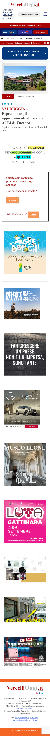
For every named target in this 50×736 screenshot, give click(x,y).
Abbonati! (13, 200)
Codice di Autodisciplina (21, 720)
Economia (36, 43)
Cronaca (9, 43)
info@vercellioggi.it (22, 718)
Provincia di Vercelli (14, 38)
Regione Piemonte (33, 38)
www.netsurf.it (32, 730)
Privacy (34, 720)
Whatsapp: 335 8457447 (25, 709)
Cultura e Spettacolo (22, 43)
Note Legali (34, 718)
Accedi (33, 214)
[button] (45, 38)
